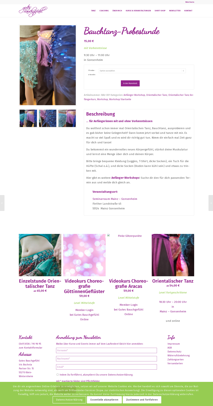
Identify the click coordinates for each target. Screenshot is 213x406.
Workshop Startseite (120, 99)
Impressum (174, 343)
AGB (170, 347)
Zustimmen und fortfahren (142, 399)
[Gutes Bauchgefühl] (33, 10)
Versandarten (175, 363)
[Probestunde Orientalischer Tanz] (2, 203)
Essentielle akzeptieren (104, 399)
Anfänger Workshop (134, 95)
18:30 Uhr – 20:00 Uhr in (173, 304)
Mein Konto (189, 2)
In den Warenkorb (130, 83)
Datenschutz (174, 351)
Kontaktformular (33, 347)
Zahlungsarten (176, 359)
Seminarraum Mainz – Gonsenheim (115, 199)
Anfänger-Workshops (125, 177)
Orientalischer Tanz (156, 95)
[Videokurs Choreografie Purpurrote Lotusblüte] (211, 203)
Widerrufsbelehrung (179, 355)
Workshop (102, 99)
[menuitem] (189, 2)
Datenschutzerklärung (120, 374)
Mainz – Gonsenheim (173, 311)
